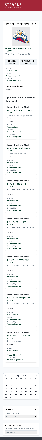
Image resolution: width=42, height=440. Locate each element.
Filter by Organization (12, 413)
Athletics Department (13, 81)
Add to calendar (12, 62)
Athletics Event (11, 71)
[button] (5, 375)
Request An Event (13, 426)
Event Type (9, 68)
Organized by (9, 78)
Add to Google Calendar (29, 62)
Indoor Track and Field (18, 107)
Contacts (8, 73)
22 (36, 391)
